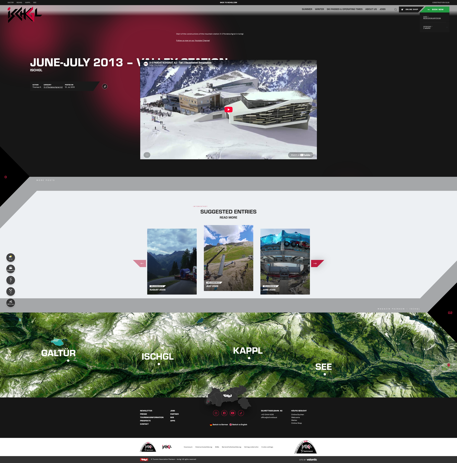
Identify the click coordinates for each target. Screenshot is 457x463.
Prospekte (145, 420)
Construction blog (440, 2)
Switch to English (239, 424)
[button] (395, 9)
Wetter (294, 420)
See (34, 2)
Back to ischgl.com (228, 2)
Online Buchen (297, 414)
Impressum (188, 447)
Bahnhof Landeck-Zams (438, 365)
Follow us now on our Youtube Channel (193, 40)
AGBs (217, 447)
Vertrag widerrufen (251, 447)
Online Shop (296, 423)
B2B (172, 417)
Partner (174, 414)
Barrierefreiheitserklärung (231, 447)
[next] (317, 263)
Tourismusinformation (152, 417)
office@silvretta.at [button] (269, 417)
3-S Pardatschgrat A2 (53, 87)
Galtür (11, 2)
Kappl (27, 2)
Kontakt (144, 424)
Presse (143, 414)
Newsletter (146, 410)
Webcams (295, 417)
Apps (172, 420)
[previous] (139, 263)
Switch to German (220, 424)
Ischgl (19, 2)
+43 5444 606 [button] (267, 414)
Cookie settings (267, 447)
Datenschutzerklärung (203, 447)
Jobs (172, 410)
